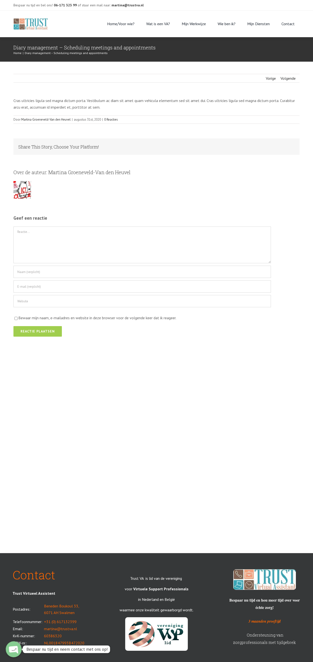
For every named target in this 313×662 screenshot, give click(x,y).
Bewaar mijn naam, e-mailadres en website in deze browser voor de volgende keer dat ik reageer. (97, 317)
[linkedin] (275, 3)
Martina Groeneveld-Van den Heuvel (46, 119)
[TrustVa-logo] (30, 20)
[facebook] (259, 3)
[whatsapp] (283, 3)
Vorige (271, 78)
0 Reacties (111, 119)
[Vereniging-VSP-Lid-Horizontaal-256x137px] (156, 619)
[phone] (291, 3)
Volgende (288, 78)
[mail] (267, 3)
